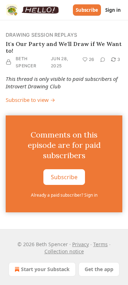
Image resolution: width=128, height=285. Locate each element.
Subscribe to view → (30, 99)
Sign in (113, 10)
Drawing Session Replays (42, 35)
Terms (100, 244)
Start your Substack (45, 269)
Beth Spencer (26, 62)
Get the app (99, 269)
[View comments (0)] (102, 59)
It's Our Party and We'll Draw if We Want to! (64, 47)
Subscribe (87, 10)
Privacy (80, 244)
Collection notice (64, 251)
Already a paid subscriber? (64, 195)
